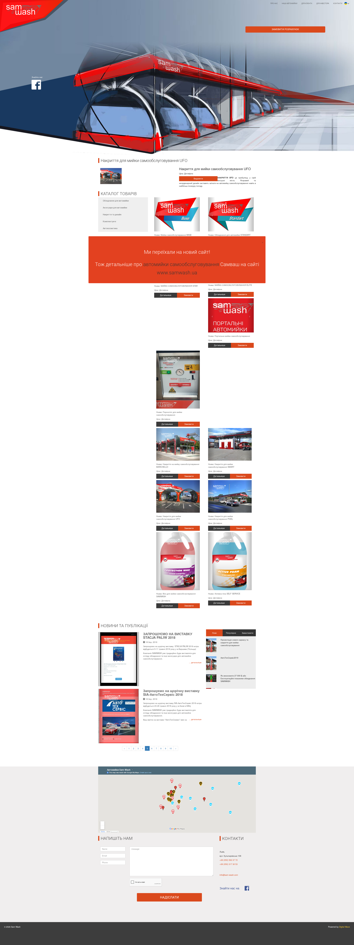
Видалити (198, 179)
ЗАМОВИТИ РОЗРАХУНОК (285, 29)
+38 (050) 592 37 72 (229, 860)
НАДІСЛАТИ (169, 897)
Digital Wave (344, 926)
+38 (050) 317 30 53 (229, 864)
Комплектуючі (109, 221)
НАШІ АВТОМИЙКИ (289, 3)
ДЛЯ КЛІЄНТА (306, 3)
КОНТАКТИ (337, 3)
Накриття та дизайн (112, 214)
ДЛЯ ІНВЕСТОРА (322, 3)
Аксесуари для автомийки (115, 208)
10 (171, 748)
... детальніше (195, 662)
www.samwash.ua (177, 273)
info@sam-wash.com (229, 874)
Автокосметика (110, 228)
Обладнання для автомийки (116, 201)
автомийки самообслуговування (181, 264)
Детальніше (165, 295)
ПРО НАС (274, 3)
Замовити (188, 295)
